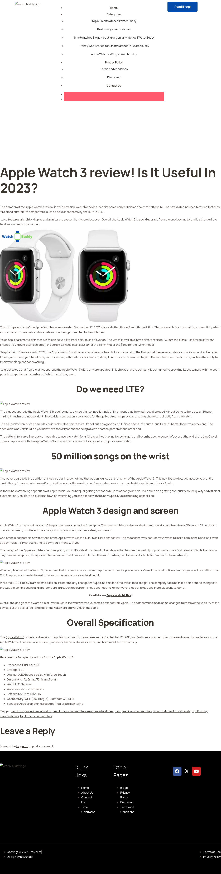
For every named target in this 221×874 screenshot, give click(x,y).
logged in (22, 746)
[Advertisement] (110, 132)
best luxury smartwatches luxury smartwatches (83, 711)
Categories (114, 14)
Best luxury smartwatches (114, 29)
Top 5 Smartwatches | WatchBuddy (114, 21)
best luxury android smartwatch (31, 711)
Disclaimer (114, 77)
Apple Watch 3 (15, 637)
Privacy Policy (114, 62)
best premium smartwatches (133, 711)
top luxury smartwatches (36, 716)
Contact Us (114, 86)
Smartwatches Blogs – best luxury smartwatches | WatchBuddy (114, 37)
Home (114, 8)
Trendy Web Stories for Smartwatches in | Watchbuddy (114, 46)
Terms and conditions (114, 69)
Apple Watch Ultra (119, 595)
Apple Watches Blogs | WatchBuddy (114, 54)
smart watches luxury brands (171, 711)
